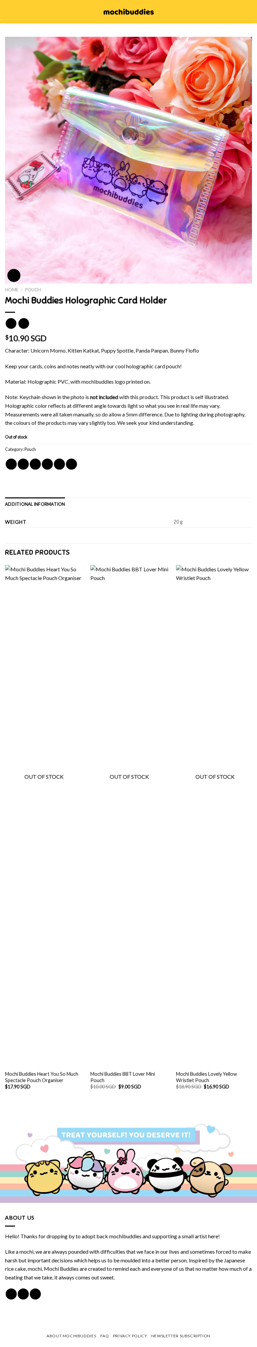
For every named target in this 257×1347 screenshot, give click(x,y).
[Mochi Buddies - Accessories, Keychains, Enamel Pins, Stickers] (128, 11)
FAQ (104, 1335)
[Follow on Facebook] (11, 1294)
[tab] (35, 504)
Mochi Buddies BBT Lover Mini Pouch (122, 1077)
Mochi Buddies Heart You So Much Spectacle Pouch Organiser (41, 1077)
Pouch (33, 289)
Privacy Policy (130, 1335)
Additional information (35, 504)
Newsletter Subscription (180, 1335)
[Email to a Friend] (47, 464)
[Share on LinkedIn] (71, 464)
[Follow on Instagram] (23, 1294)
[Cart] (248, 11)
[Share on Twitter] (35, 464)
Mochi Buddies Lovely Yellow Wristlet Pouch (206, 1077)
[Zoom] (13, 275)
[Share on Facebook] (23, 464)
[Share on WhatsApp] (11, 464)
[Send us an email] (35, 1294)
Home (11, 289)
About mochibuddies (71, 1335)
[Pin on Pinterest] (59, 464)
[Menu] (9, 11)
